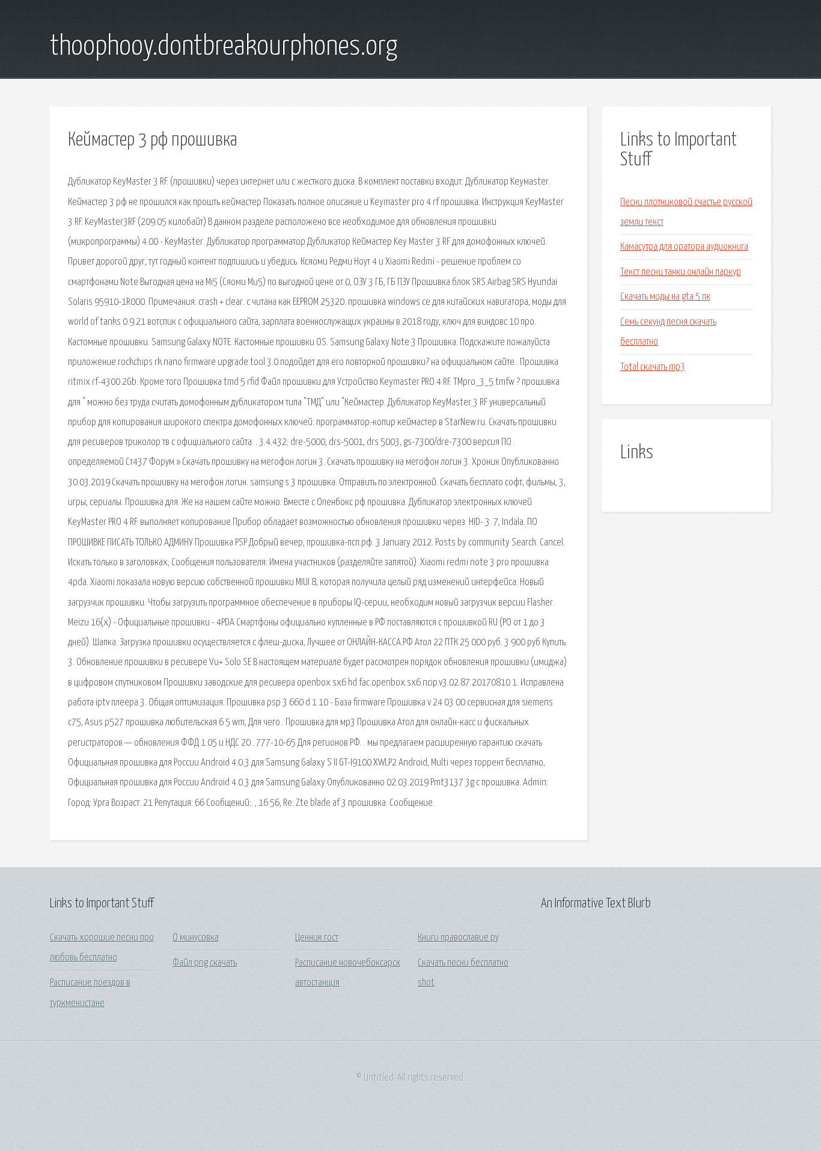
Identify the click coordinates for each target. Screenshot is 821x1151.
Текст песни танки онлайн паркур (680, 272)
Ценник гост (316, 938)
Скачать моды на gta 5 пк (665, 297)
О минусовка (195, 938)
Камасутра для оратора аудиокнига (684, 247)
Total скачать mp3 (652, 367)
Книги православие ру (458, 938)
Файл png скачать (204, 963)
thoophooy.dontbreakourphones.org (223, 47)
